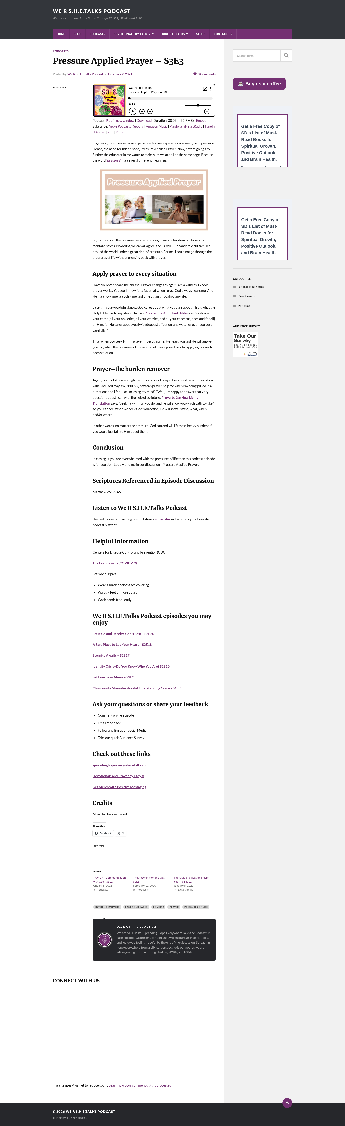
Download (144, 120)
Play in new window (120, 120)
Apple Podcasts (120, 126)
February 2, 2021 (120, 74)
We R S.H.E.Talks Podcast (92, 11)
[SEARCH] (286, 55)
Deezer (99, 132)
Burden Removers (107, 907)
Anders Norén (77, 1118)
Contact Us (223, 34)
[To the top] (287, 1103)
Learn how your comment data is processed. (140, 1085)
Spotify (138, 126)
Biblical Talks (173, 34)
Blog (77, 34)
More (119, 132)
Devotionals (246, 296)
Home (61, 34)
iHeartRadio (193, 126)
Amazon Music (156, 126)
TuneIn (210, 126)
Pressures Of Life (196, 907)
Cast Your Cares (136, 907)
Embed (201, 120)
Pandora (176, 126)
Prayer (174, 907)
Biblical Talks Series (251, 286)
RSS (110, 132)
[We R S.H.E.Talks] (245, 356)
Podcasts (97, 34)
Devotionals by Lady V (132, 34)
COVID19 (158, 907)
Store (200, 34)
